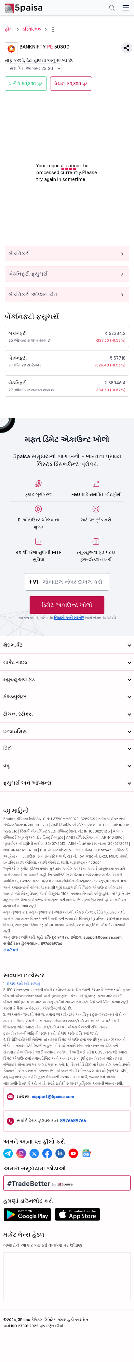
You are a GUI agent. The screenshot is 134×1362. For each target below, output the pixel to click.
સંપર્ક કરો (10, 949)
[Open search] (112, 8)
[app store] (77, 1216)
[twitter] (34, 1153)
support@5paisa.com (53, 1096)
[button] (53, 29)
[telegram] (8, 1153)
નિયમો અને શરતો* (69, 617)
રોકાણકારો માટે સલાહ (24, 983)
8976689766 (73, 1120)
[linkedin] (60, 1153)
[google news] (86, 1153)
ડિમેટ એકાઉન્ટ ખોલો (67, 605)
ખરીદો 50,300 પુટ (26, 84)
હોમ (9, 29)
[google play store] (27, 1216)
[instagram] (21, 1153)
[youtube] (73, 1153)
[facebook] (47, 1153)
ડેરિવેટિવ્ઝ (31, 29)
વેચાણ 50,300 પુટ (71, 84)
